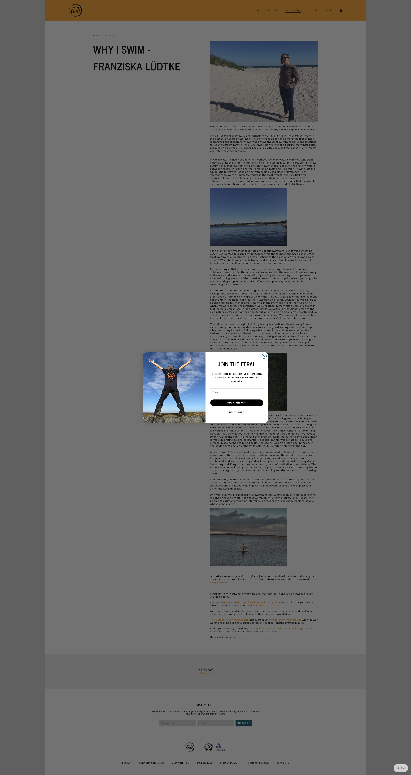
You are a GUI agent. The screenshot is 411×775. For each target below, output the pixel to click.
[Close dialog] (264, 356)
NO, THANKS (237, 412)
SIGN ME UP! (237, 402)
